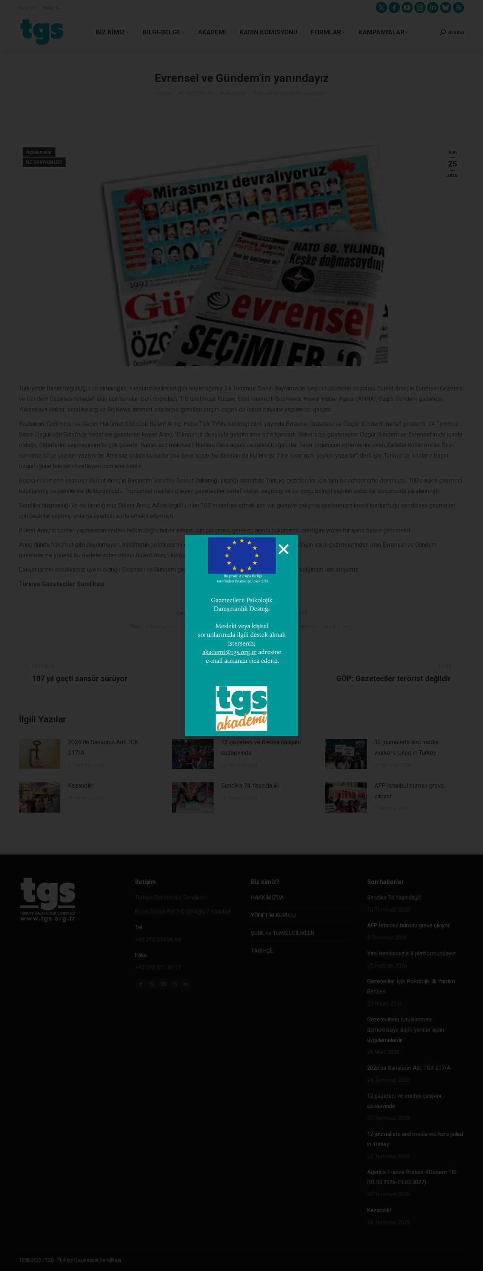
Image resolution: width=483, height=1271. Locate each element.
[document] (241, 635)
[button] (284, 549)
